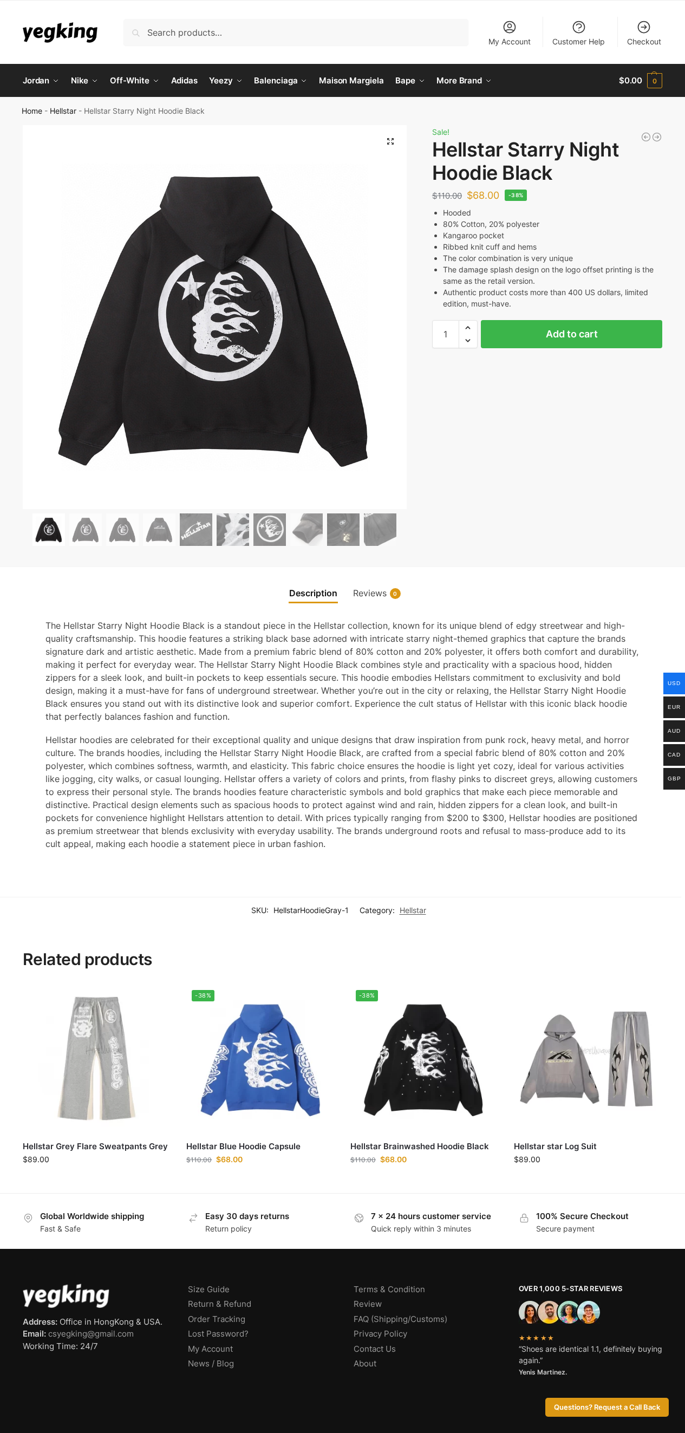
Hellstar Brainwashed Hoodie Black (419, 1146)
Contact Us (375, 1349)
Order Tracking (216, 1319)
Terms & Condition (389, 1289)
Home (32, 111)
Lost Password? (218, 1333)
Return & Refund (219, 1304)
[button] (640, 80)
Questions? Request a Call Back (607, 1407)
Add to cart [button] (96, 1182)
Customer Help (578, 41)
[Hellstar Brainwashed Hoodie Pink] (646, 137)
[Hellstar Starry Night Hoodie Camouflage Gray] (656, 137)
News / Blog (211, 1363)
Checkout (644, 41)
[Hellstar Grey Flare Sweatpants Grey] (96, 1058)
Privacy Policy (380, 1333)
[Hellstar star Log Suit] (587, 1058)
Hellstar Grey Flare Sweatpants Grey (95, 1146)
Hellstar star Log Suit (555, 1146)
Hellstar (63, 111)
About (365, 1363)
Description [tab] (313, 593)
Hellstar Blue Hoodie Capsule (243, 1146)
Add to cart (572, 334)
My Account (509, 41)
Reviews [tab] (375, 593)
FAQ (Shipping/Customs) (400, 1319)
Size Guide (209, 1289)
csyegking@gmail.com (91, 1333)
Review (368, 1304)
